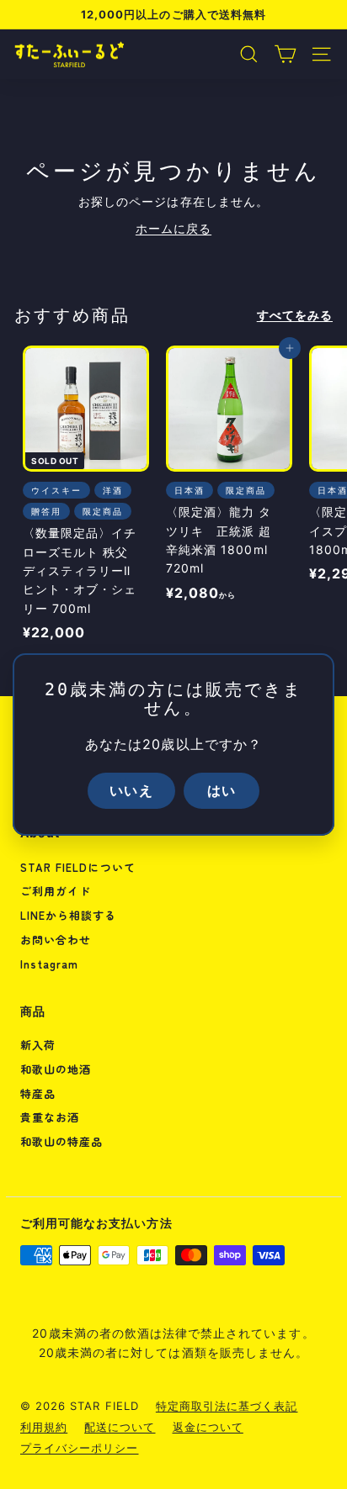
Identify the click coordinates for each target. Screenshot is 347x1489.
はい (221, 790)
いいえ (131, 790)
